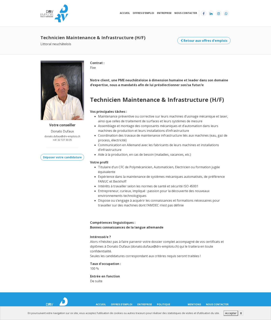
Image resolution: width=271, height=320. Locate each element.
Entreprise (164, 13)
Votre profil (99, 162)
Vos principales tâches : (108, 111)
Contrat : (97, 63)
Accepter (230, 313)
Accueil (125, 13)
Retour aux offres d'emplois (205, 40)
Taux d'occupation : (105, 264)
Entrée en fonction (105, 276)
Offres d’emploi (143, 13)
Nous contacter (185, 13)
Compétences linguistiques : (112, 222)
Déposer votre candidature (62, 157)
